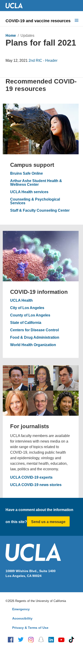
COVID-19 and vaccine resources (38, 21)
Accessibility (22, 618)
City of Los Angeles (27, 308)
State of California (25, 323)
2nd (32, 60)
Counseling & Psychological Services (35, 201)
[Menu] (76, 20)
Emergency (21, 609)
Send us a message (48, 522)
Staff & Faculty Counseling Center (40, 210)
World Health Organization (33, 345)
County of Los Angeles (30, 315)
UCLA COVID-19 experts (31, 477)
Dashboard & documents (28, 72)
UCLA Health (21, 300)
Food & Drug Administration (34, 337)
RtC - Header (46, 60)
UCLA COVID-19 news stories (36, 485)
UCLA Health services (29, 192)
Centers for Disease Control (34, 330)
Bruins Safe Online (26, 173)
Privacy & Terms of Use (30, 627)
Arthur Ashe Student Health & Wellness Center (36, 182)
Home (11, 35)
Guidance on (17, 51)
